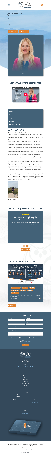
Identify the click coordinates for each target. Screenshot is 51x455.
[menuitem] (20, 449)
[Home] (25, 5)
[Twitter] (23, 366)
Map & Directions (16, 401)
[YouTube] (30, 366)
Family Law (25, 375)
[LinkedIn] (25, 366)
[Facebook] (18, 366)
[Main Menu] (9, 5)
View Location (16, 402)
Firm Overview (25, 372)
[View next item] (27, 246)
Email (27, 322)
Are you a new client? (12, 326)
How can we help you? (12, 330)
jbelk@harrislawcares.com (14, 23)
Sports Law (25, 381)
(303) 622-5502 (12, 20)
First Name (10, 318)
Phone (9, 322)
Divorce (25, 377)
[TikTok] (32, 366)
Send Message (25, 344)
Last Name (28, 318)
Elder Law (25, 385)
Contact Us (25, 389)
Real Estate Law (25, 387)
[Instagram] (20, 366)
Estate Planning (25, 379)
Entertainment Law (25, 383)
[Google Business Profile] (27, 366)
